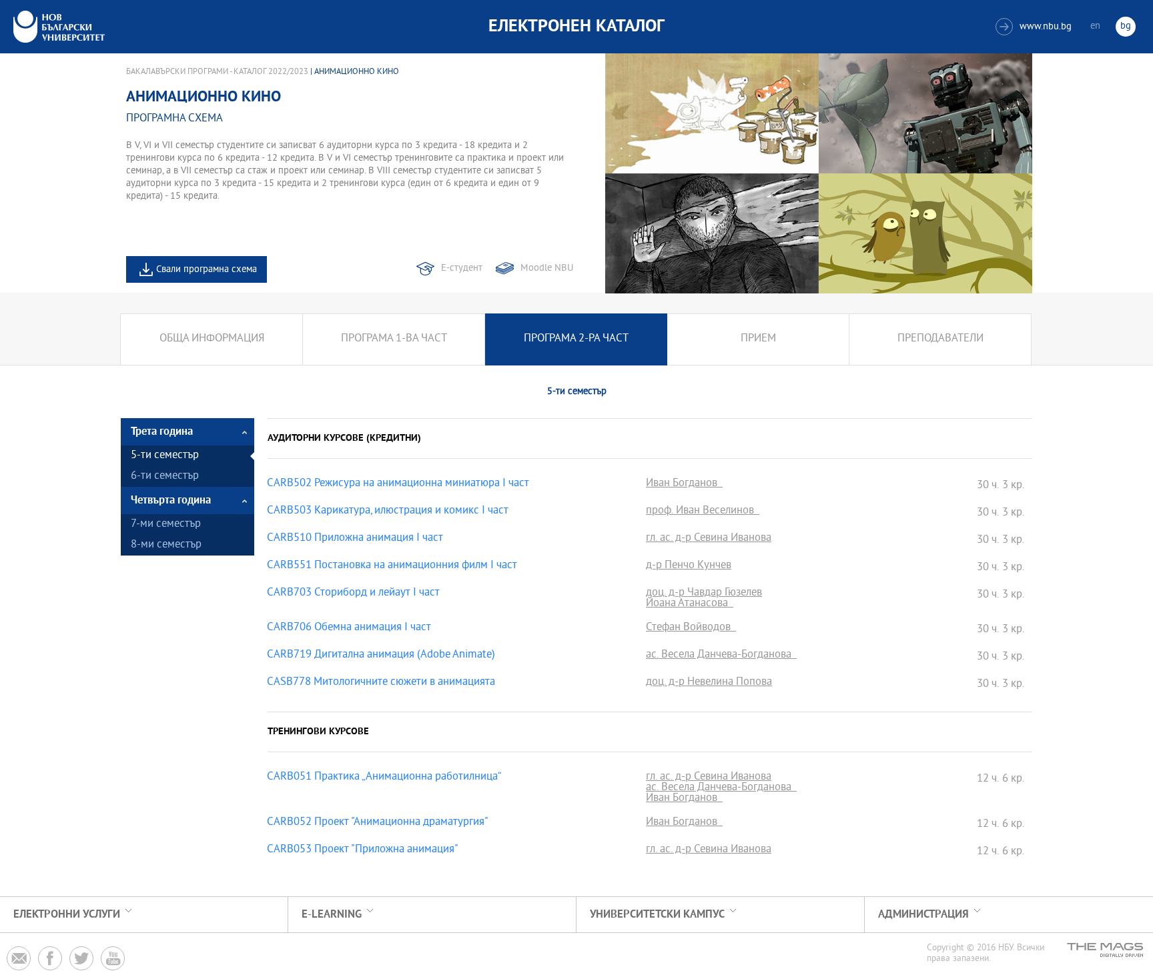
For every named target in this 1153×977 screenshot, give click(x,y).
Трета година (162, 432)
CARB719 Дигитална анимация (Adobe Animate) (381, 655)
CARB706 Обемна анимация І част (349, 628)
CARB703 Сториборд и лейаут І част (353, 593)
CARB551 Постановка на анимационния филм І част (392, 566)
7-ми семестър (166, 525)
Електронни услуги (66, 915)
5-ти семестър (165, 456)
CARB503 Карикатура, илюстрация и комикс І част (387, 511)
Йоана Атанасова (689, 604)
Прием (758, 339)
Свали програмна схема (206, 269)
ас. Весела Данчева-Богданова (721, 655)
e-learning (332, 915)
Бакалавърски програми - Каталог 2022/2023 (217, 72)
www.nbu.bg (1035, 27)
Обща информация (211, 339)
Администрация (923, 915)
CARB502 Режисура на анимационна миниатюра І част (398, 484)
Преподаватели (940, 339)
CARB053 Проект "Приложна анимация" (362, 850)
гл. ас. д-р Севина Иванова (708, 539)
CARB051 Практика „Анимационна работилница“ (384, 777)
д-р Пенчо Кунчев (688, 566)
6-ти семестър (165, 476)
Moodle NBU (546, 268)
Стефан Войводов (691, 628)
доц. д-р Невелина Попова (709, 683)
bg (1125, 26)
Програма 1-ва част (394, 339)
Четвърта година (171, 501)
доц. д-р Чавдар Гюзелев (704, 593)
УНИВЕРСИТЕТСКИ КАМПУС (657, 915)
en (1095, 26)
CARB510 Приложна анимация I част (355, 539)
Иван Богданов (684, 484)
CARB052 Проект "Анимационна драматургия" (377, 823)
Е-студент (461, 268)
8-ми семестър (166, 545)
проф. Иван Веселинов (702, 511)
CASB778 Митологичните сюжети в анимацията (381, 683)
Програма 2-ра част (576, 339)
